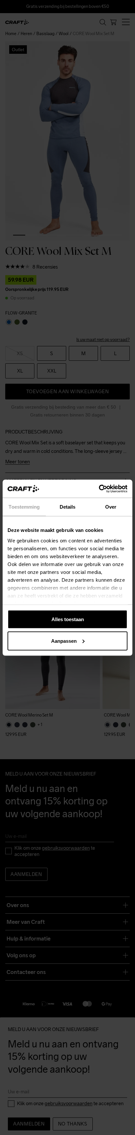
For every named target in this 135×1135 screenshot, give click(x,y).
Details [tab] (68, 507)
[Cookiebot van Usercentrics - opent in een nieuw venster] (98, 488)
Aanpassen (64, 640)
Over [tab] (110, 507)
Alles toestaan (67, 619)
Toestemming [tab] (24, 507)
